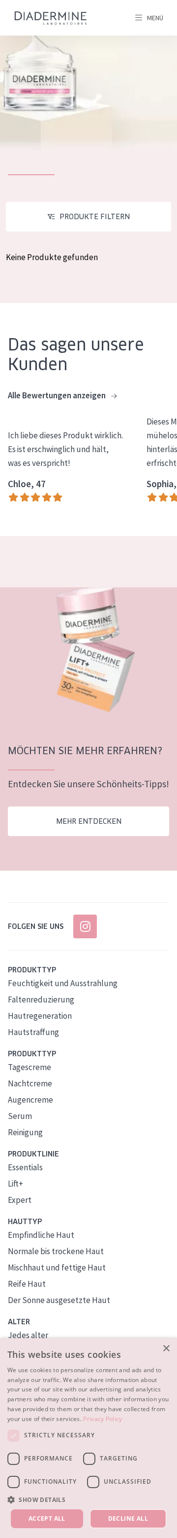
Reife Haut (27, 1283)
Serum (20, 1116)
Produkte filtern (94, 216)
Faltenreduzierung (41, 999)
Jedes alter (28, 1335)
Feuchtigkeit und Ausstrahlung (63, 983)
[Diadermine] (51, 18)
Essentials (25, 1167)
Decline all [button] (128, 1518)
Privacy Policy (102, 1419)
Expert (19, 1199)
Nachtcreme (30, 1083)
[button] (88, 1499)
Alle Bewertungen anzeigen (57, 395)
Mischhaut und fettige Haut (57, 1267)
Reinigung (25, 1132)
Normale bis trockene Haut (56, 1251)
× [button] (166, 1348)
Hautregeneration (40, 1015)
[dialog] (88, 1438)
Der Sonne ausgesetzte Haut (59, 1300)
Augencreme (30, 1099)
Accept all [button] (47, 1518)
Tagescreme (29, 1067)
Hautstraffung (33, 1032)
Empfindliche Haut (41, 1235)
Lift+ (15, 1183)
